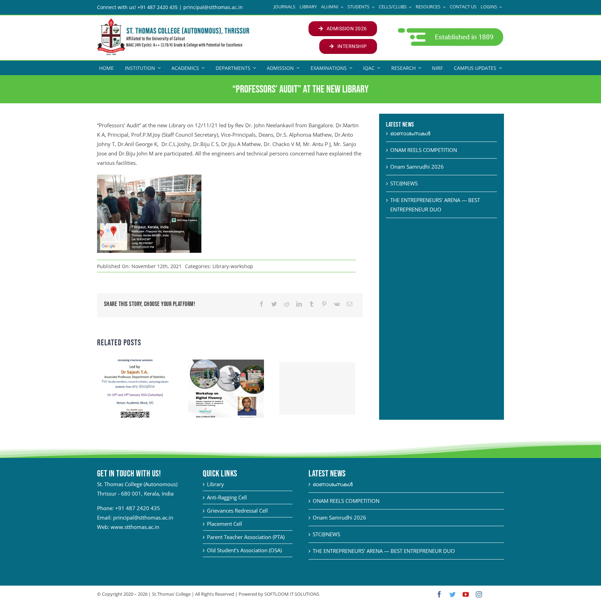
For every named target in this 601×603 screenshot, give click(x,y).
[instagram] (479, 594)
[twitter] (452, 594)
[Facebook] (261, 304)
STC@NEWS (404, 183)
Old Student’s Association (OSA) (244, 550)
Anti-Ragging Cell (227, 497)
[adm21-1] (450, 29)
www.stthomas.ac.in (135, 526)
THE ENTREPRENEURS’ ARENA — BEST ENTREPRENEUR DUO (384, 550)
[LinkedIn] (299, 304)
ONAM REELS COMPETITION (423, 149)
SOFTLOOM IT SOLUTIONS (291, 594)
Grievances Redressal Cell (237, 510)
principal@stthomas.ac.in (143, 517)
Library (215, 484)
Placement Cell (224, 523)
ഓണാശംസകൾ (410, 133)
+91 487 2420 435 (137, 508)
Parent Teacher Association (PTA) (246, 536)
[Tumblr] (311, 304)
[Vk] (336, 304)
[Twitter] (274, 304)
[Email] (349, 304)
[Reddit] (286, 304)
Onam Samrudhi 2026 (417, 166)
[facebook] (439, 594)
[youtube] (466, 594)
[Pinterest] (324, 304)
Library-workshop (233, 266)
